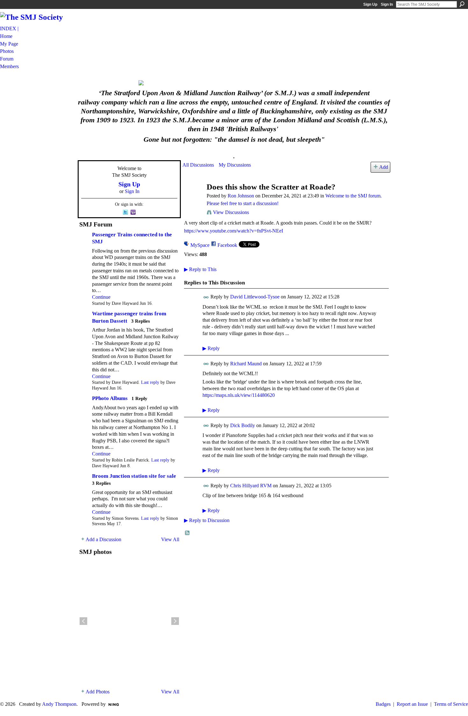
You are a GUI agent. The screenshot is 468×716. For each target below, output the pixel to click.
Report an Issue (412, 704)
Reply (211, 348)
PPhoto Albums (110, 398)
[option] (129, 621)
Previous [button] (83, 621)
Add (383, 167)
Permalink (206, 297)
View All (170, 539)
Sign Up (370, 4)
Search (461, 4)
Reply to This (200, 269)
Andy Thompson (59, 704)
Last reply (150, 382)
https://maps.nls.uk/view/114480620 (238, 395)
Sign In (387, 4)
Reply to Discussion (207, 520)
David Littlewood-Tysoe (255, 296)
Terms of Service (451, 704)
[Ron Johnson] (192, 199)
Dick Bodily (242, 425)
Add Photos (98, 691)
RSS (187, 533)
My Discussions (235, 165)
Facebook (227, 245)
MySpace (199, 245)
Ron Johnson (241, 195)
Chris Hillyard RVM (251, 485)
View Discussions (231, 212)
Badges (383, 704)
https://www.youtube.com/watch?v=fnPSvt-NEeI (233, 230)
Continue (101, 297)
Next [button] (175, 621)
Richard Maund (246, 363)
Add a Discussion (103, 539)
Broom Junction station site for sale (134, 476)
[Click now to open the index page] (234, 82)
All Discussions (198, 165)
